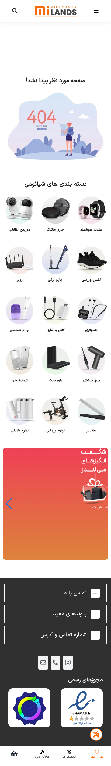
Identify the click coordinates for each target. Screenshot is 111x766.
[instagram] (68, 663)
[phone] (55, 663)
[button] (55, 593)
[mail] (43, 663)
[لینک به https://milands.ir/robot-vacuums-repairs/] (96, 734)
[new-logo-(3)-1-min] (56, 3)
